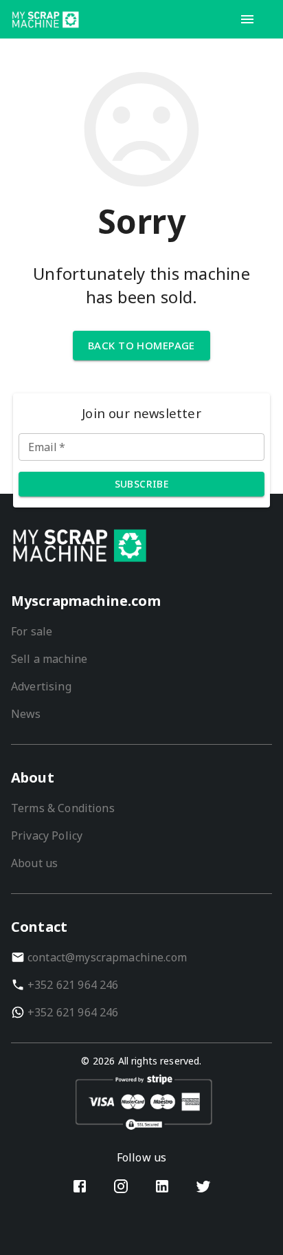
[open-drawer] (247, 19)
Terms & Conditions (63, 808)
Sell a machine (49, 658)
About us (34, 863)
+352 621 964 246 (72, 984)
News (26, 713)
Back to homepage (141, 345)
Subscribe (142, 483)
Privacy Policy (46, 835)
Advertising (41, 686)
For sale (31, 631)
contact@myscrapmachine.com (107, 957)
